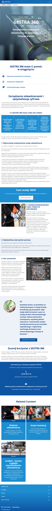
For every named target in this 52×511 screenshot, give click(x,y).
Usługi (8, 4)
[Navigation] (50, 2)
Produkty (3, 489)
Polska (3, 4)
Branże (3, 493)
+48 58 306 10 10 (26, 374)
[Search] (45, 2)
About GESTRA (5, 499)
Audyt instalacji (38, 425)
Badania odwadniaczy (13, 426)
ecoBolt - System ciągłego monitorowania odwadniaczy (13, 464)
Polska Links (4, 486)
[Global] (40, 2)
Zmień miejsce (15, 507)
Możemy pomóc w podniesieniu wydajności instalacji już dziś (26, 386)
